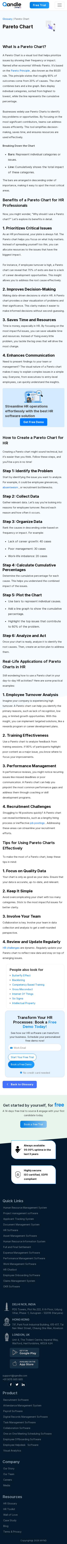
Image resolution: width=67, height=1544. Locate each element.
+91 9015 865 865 (13, 1379)
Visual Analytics (12, 1450)
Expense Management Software (21, 1252)
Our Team (8, 1474)
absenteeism (11, 487)
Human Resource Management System (25, 1207)
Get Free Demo (33, 422)
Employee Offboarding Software (22, 1439)
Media (6, 1485)
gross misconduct (22, 989)
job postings (37, 823)
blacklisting (18, 980)
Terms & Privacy (12, 1531)
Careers (7, 1479)
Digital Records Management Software (25, 1416)
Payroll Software (13, 1411)
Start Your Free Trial (22, 1057)
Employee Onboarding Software (21, 1275)
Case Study (9, 1520)
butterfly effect (21, 975)
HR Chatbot (10, 1269)
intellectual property (23, 1003)
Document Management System (21, 1224)
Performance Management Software (24, 1258)
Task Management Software (19, 1422)
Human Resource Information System (24, 1241)
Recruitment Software (16, 1399)
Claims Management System (19, 1280)
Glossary (7, 18)
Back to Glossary (21, 1084)
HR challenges (11, 947)
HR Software (10, 1230)
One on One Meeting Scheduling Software (27, 1433)
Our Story (8, 1468)
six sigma (17, 998)
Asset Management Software (20, 1235)
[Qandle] (24, 1352)
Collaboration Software (16, 1428)
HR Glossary (10, 1503)
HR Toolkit (9, 1509)
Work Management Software (19, 1263)
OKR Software (11, 1286)
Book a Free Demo (21, 1064)
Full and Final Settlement (17, 1247)
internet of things (22, 993)
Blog (5, 1526)
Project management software (20, 1213)
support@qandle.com (15, 1375)
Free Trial (39, 5)
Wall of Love (10, 1514)
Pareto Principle (20, 70)
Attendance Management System (22, 1405)
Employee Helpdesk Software (21, 1444)
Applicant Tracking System (18, 1218)
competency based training (28, 984)
